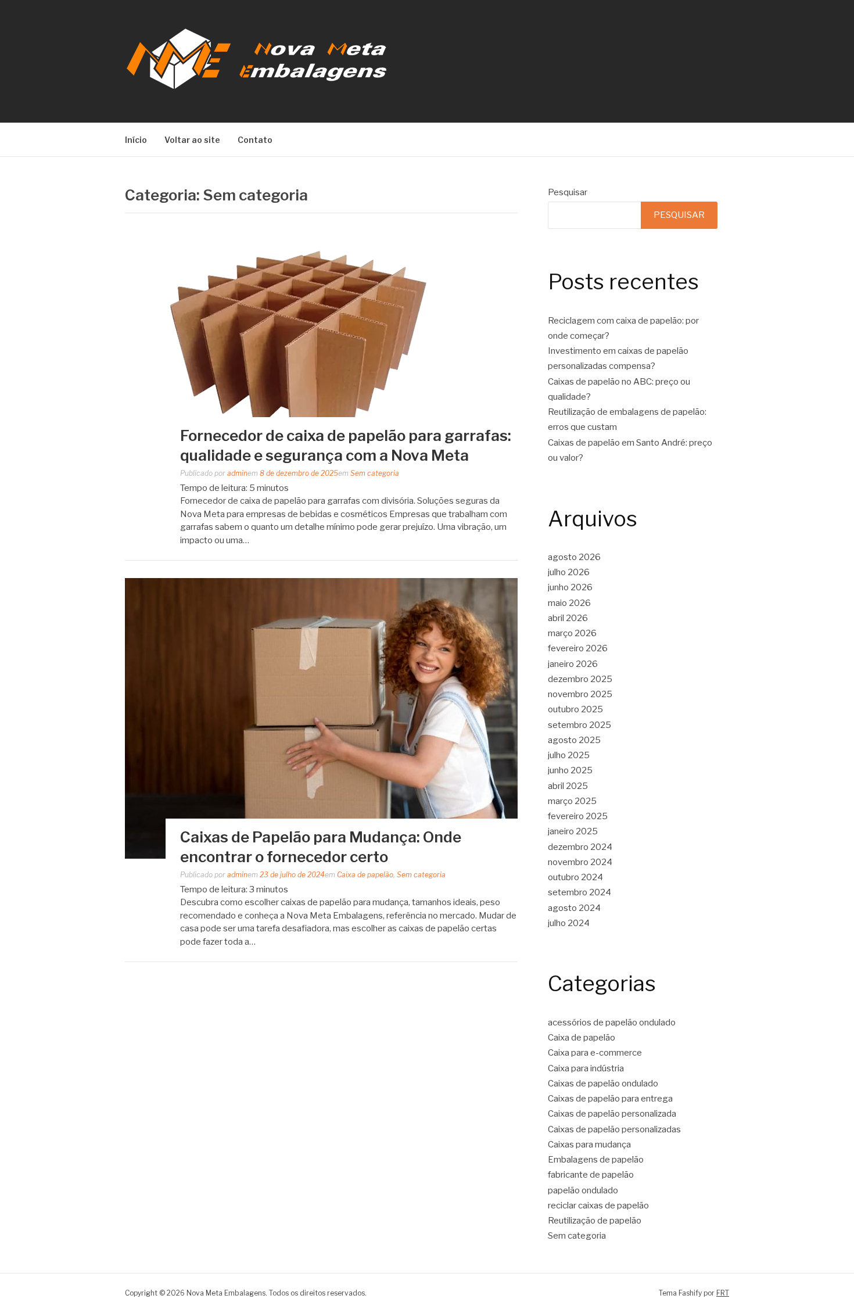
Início (136, 140)
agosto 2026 (574, 557)
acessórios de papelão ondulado (612, 1022)
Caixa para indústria (586, 1068)
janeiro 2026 (573, 664)
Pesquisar (567, 192)
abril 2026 (568, 618)
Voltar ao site (192, 140)
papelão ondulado (583, 1190)
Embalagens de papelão (596, 1159)
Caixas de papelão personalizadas (614, 1129)
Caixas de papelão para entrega (610, 1098)
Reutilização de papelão (594, 1220)
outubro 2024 (575, 877)
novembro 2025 (580, 694)
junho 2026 (570, 587)
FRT (722, 1293)
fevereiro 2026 (578, 648)
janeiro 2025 (573, 831)
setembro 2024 (579, 892)
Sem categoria (374, 473)
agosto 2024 (574, 908)
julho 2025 (569, 755)
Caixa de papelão (365, 874)
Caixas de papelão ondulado (603, 1083)
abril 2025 (568, 786)
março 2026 (572, 633)
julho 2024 (569, 923)
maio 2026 (569, 603)
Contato (255, 140)
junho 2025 (570, 770)
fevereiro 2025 (578, 816)
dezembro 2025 (580, 679)
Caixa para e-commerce (595, 1052)
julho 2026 (569, 572)
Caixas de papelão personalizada (612, 1113)
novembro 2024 (580, 862)
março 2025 (572, 801)
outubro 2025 (575, 709)
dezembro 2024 (580, 847)
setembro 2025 (579, 725)
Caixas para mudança (589, 1144)
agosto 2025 (574, 740)
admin (237, 473)
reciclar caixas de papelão (598, 1205)
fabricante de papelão (591, 1174)
